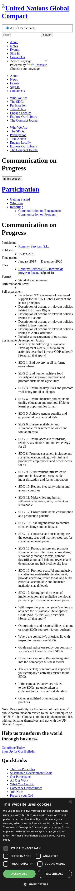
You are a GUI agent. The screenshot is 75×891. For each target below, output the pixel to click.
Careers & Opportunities (26, 788)
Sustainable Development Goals (31, 773)
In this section (11, 178)
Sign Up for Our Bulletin (18, 751)
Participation (18, 105)
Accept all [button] (19, 874)
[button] (37, 884)
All (12, 28)
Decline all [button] (54, 874)
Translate (41, 65)
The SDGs (17, 101)
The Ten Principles (22, 769)
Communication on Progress (37, 214)
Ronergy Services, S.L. (33, 246)
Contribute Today (13, 747)
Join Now (16, 791)
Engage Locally (20, 113)
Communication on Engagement (39, 210)
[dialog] (37, 844)
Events (14, 49)
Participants (27, 28)
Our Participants (20, 776)
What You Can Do (22, 784)
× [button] (70, 802)
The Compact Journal (24, 120)
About (14, 42)
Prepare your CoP (22, 795)
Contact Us (17, 57)
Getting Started (20, 199)
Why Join (16, 203)
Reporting (16, 207)
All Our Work (19, 780)
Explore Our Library (23, 116)
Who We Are (18, 98)
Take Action (18, 109)
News (14, 46)
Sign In (15, 53)
